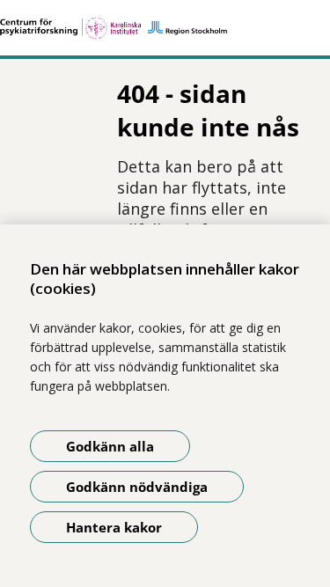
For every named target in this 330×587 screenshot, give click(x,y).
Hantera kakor (114, 527)
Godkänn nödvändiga (137, 486)
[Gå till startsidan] (165, 28)
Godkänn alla (110, 446)
